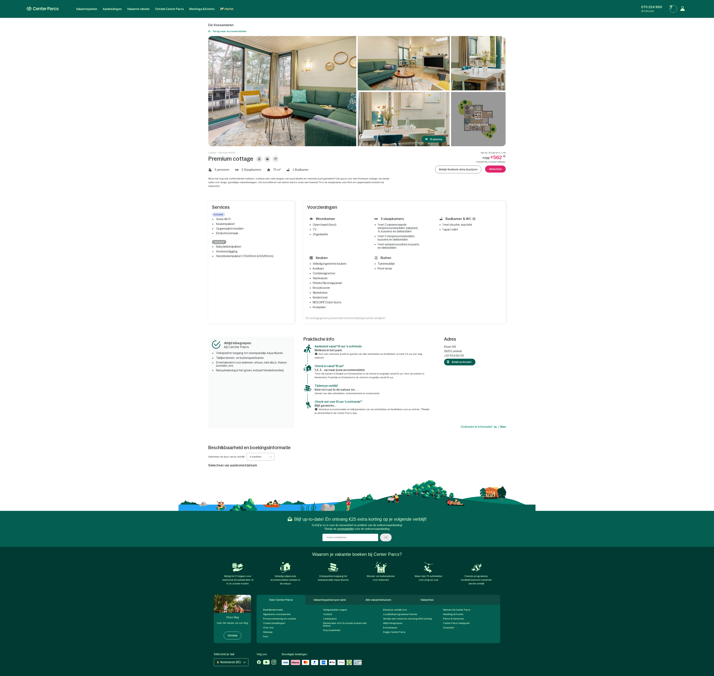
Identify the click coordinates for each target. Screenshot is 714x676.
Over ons (268, 627)
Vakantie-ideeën (138, 9)
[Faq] (673, 9)
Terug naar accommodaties (229, 31)
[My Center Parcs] (683, 9)
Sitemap (268, 632)
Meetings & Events (201, 9)
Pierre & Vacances (453, 618)
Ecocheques (390, 627)
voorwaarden (345, 528)
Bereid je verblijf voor (395, 609)
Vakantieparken (86, 9)
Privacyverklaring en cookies (279, 618)
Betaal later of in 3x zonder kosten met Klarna (345, 624)
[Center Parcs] (43, 9)
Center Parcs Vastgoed (456, 623)
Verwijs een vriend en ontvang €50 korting (407, 618)
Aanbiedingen (112, 9)
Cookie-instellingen (274, 623)
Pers (265, 636)
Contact (327, 614)
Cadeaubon (330, 618)
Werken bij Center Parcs (456, 609)
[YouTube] (266, 662)
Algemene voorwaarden (277, 614)
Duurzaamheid (331, 630)
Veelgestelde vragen (335, 609)
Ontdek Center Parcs (169, 9)
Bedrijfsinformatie (273, 609)
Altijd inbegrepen (393, 623)
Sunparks (448, 627)
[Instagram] (273, 662)
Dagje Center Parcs (394, 632)
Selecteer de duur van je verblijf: (226, 456)
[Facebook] (259, 662)
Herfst (229, 9)
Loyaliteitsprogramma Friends (400, 614)
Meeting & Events (453, 614)
